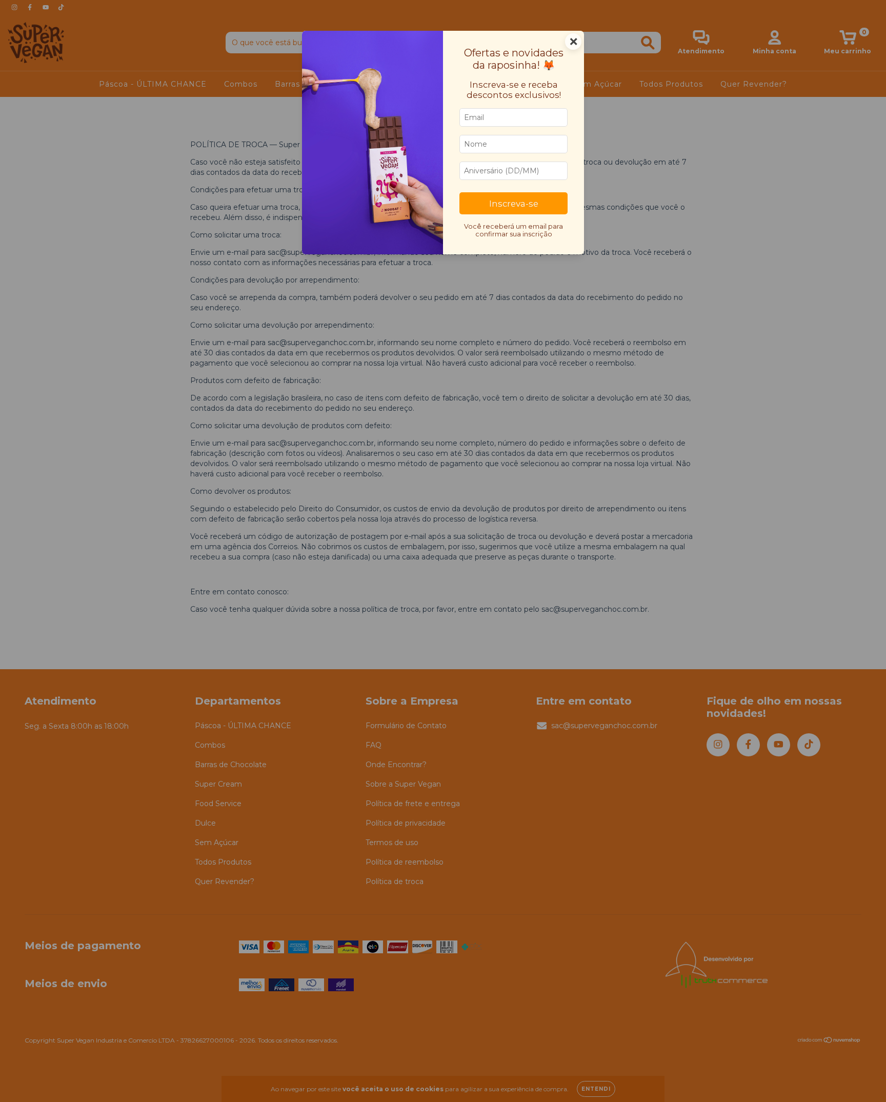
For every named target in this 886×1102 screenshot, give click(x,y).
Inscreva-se (513, 203)
